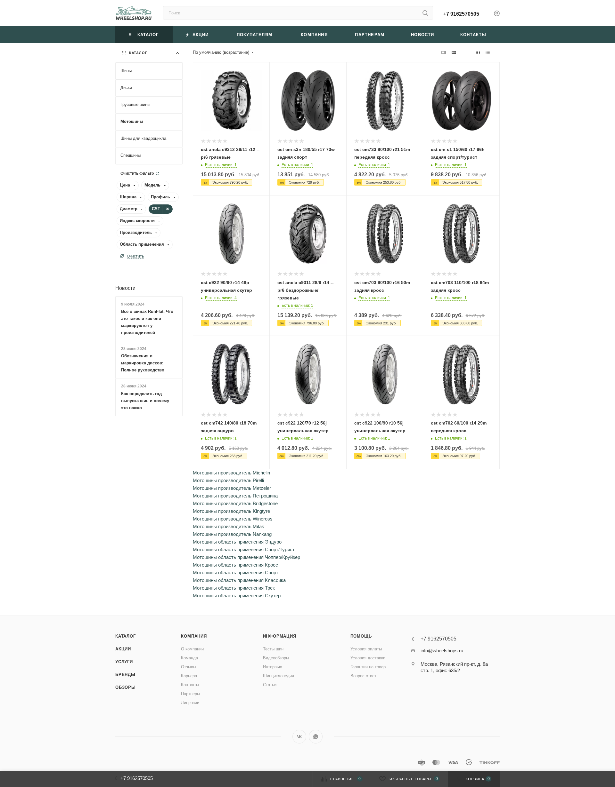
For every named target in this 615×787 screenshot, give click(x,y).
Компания (194, 636)
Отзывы (188, 666)
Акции (123, 649)
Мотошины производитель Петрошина (235, 495)
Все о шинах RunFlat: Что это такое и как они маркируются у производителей (147, 322)
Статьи (269, 684)
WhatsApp (316, 736)
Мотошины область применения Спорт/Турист (244, 549)
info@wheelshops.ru (442, 650)
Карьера (189, 675)
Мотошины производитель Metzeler (232, 488)
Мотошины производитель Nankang (232, 534)
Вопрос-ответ (363, 675)
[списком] (487, 52)
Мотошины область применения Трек (234, 588)
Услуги (124, 661)
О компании (192, 649)
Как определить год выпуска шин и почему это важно (145, 400)
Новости (125, 288)
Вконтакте (299, 736)
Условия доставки (367, 658)
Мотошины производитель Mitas (228, 526)
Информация (279, 636)
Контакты (190, 684)
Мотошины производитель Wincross (233, 518)
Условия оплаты (366, 649)
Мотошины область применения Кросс (235, 565)
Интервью (272, 666)
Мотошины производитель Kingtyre (231, 511)
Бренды (125, 674)
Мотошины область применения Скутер (237, 595)
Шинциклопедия (278, 675)
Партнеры (190, 693)
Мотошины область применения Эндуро (237, 542)
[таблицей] (497, 52)
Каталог (125, 636)
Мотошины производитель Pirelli (228, 480)
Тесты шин (273, 649)
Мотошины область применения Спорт (235, 572)
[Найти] (425, 13)
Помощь (361, 636)
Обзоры (125, 687)
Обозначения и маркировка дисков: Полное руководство (142, 363)
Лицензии (190, 702)
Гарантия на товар (368, 666)
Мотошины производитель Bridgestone (235, 503)
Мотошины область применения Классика (239, 580)
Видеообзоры (276, 658)
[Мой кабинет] (497, 14)
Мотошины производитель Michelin (231, 472)
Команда (189, 658)
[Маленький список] (443, 52)
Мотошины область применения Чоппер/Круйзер (246, 557)
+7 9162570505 (461, 14)
